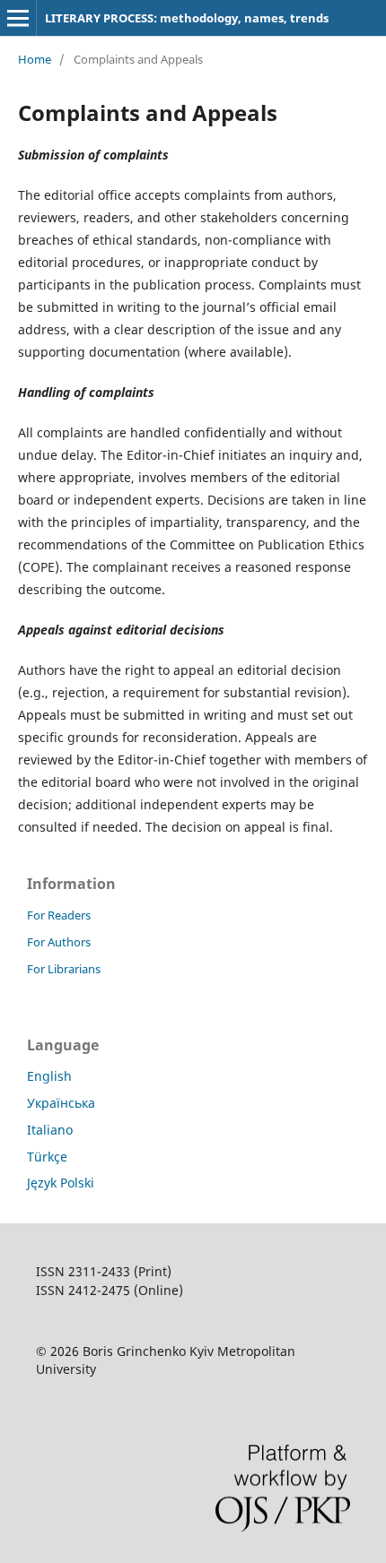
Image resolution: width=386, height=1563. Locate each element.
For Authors (59, 942)
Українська (61, 1102)
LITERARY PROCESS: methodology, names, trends (187, 18)
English (49, 1075)
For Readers (59, 915)
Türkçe (47, 1156)
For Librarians (64, 969)
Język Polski (60, 1182)
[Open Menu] (18, 18)
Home (34, 59)
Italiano (50, 1129)
